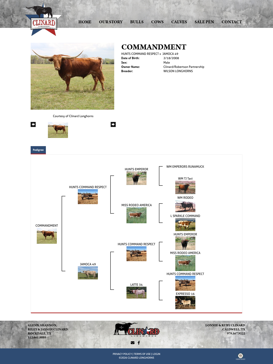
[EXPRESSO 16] (185, 302)
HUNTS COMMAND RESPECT (140, 54)
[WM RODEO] (185, 206)
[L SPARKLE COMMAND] (185, 224)
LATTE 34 (136, 285)
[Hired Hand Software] (240, 357)
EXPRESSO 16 (185, 294)
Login (156, 354)
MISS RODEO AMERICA (136, 205)
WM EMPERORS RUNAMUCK (185, 167)
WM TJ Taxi (185, 178)
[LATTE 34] (136, 292)
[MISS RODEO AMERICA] (136, 215)
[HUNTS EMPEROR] (136, 178)
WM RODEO (185, 198)
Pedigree (38, 150)
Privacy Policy (122, 354)
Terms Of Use (142, 354)
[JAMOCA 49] (88, 272)
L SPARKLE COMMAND (185, 216)
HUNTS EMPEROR (136, 169)
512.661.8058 (37, 337)
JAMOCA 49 (170, 54)
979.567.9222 (236, 333)
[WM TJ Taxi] (185, 187)
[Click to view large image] (72, 76)
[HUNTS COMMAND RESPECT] (88, 196)
